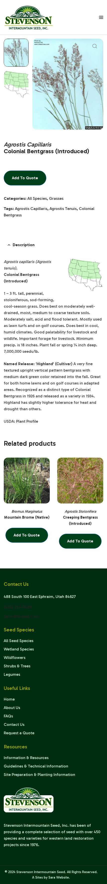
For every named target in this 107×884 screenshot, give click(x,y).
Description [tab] (24, 244)
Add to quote (25, 178)
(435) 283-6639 (18, 607)
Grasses (56, 198)
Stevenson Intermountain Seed (40, 872)
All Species (37, 198)
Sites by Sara (45, 877)
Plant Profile (27, 421)
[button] (94, 46)
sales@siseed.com (21, 616)
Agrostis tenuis (63, 208)
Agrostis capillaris (31, 208)
